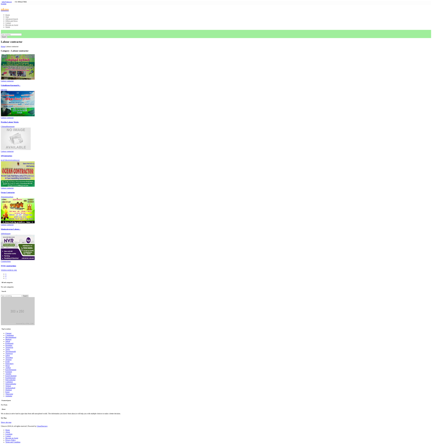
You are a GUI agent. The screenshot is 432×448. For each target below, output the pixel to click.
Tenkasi (8, 386)
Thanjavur (9, 353)
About (7, 432)
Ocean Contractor (8, 192)
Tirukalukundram (7, 197)
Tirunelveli (9, 347)
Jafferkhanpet (5, 234)
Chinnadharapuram (8, 126)
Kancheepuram (10, 370)
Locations (8, 434)
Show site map (6, 422)
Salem (7, 355)
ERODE (4, 90)
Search (25, 296)
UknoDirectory (42, 426)
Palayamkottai (10, 380)
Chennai (8, 333)
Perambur (8, 345)
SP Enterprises (6, 156)
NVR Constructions (8, 266)
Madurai (8, 339)
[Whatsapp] (2, 446)
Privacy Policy (10, 440)
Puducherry (9, 364)
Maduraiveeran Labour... (10, 229)
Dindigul (8, 390)
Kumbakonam (10, 378)
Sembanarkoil (10, 388)
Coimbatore (9, 335)
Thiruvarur (9, 394)
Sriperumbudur (10, 384)
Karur (7, 392)
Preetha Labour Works (10, 122)
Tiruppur (8, 360)
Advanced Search (11, 19)
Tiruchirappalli (10, 351)
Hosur (7, 366)
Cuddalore (9, 382)
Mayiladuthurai (10, 337)
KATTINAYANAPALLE (10, 160)
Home (7, 15)
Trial (7, 17)
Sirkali (7, 341)
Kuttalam (8, 372)
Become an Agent (11, 25)
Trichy (7, 349)
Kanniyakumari (10, 376)
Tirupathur (9, 358)
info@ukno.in (7, 2)
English (3, 4)
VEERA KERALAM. (9, 270)
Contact (8, 23)
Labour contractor (7, 81)
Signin (7, 27)
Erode (7, 362)
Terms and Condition (12, 442)
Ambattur (8, 396)
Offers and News (11, 21)
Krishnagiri (9, 343)
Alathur (8, 368)
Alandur (8, 374)
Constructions (6, 261)
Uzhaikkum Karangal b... (10, 85)
